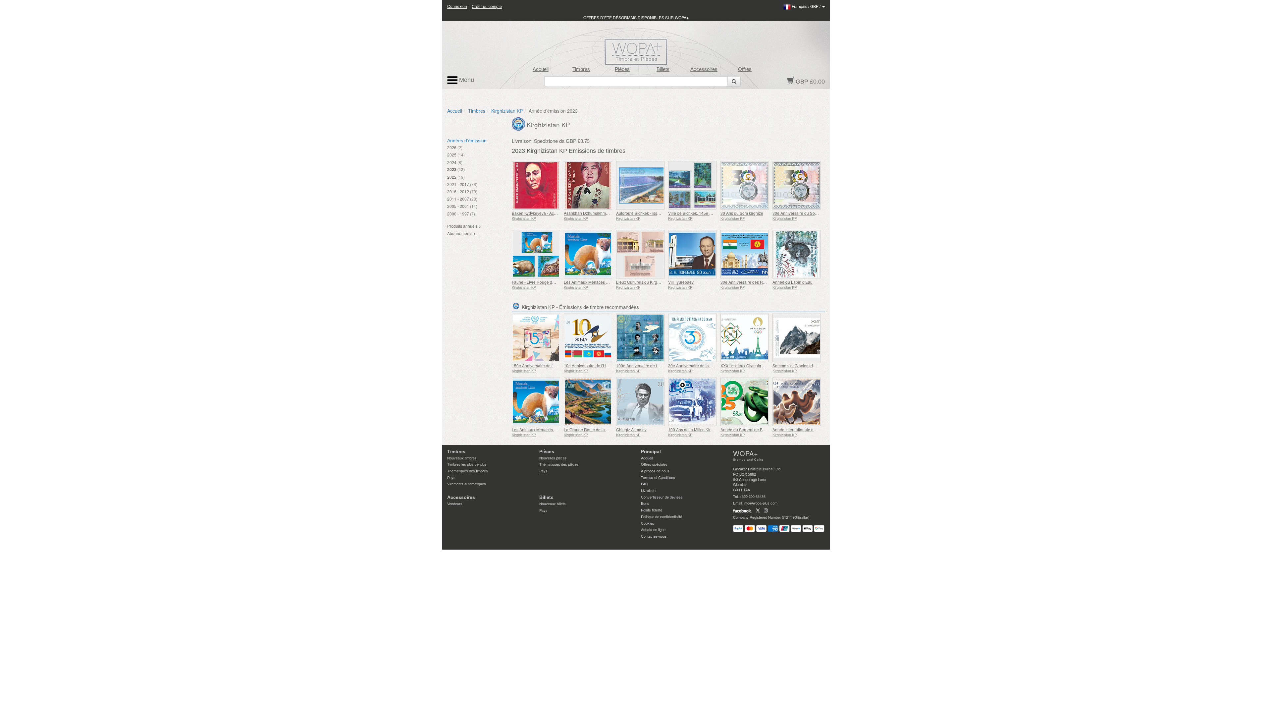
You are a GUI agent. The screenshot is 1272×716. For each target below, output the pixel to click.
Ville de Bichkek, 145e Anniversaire (700, 213)
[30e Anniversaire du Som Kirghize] (796, 185)
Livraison (648, 490)
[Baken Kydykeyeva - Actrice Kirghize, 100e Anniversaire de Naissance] (536, 185)
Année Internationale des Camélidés (805, 429)
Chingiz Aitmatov (631, 429)
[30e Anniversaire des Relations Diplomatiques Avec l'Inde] (744, 254)
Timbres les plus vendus (467, 464)
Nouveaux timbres (462, 457)
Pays (451, 477)
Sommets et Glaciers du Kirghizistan (804, 365)
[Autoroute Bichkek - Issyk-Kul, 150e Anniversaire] (640, 185)
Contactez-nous (654, 536)
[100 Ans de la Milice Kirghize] (692, 402)
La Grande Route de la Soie (589, 429)
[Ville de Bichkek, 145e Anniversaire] (692, 185)
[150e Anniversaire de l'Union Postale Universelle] (536, 338)
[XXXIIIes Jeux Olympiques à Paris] (744, 338)
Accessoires (703, 69)
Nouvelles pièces (553, 457)
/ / (807, 6)
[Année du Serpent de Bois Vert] (744, 402)
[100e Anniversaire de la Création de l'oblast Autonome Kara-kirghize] (640, 338)
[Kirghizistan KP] (519, 123)
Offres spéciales (654, 464)
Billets (663, 69)
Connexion (457, 6)
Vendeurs (454, 503)
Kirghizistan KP (507, 110)
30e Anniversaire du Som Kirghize (803, 213)
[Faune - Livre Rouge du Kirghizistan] (536, 254)
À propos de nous (655, 470)
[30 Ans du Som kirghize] (744, 185)
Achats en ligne (653, 529)
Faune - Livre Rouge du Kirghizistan (544, 282)
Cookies (647, 523)
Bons (645, 503)
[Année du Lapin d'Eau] (796, 254)
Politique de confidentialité (661, 516)
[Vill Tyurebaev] (692, 254)
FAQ (644, 483)
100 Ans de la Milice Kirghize (694, 429)
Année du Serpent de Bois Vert (748, 429)
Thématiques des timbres (467, 470)
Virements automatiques (466, 483)
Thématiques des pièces (559, 464)
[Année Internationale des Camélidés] (796, 402)
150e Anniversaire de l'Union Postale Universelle (556, 365)
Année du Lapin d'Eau (792, 282)
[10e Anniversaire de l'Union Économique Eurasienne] (588, 338)
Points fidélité (651, 509)
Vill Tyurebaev (681, 282)
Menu (465, 80)
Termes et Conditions (658, 477)
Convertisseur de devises (661, 497)
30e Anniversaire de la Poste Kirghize (702, 365)
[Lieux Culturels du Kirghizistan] (640, 254)
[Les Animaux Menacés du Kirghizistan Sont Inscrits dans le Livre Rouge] (588, 254)
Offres (745, 69)
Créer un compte (487, 6)
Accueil (541, 69)
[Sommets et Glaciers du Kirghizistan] (796, 338)
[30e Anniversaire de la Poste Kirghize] (692, 338)
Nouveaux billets (552, 503)
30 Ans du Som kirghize (741, 213)
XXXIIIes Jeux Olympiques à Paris (750, 365)
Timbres (581, 69)
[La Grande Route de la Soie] (588, 402)
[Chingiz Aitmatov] (640, 402)
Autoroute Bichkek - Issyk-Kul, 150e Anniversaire (660, 213)
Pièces (622, 69)
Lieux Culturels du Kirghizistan (643, 282)
